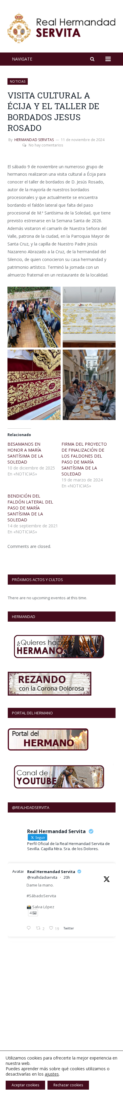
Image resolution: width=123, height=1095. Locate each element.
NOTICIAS (17, 81)
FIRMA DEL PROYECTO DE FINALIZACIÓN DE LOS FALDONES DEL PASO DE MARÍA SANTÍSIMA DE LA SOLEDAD (84, 459)
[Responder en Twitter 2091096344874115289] (30, 928)
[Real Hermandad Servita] (61, 27)
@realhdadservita (42, 877)
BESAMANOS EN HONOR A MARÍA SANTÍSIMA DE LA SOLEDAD (25, 453)
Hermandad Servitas (34, 139)
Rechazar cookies (68, 1085)
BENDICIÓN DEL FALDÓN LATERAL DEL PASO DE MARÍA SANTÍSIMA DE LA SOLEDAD (30, 508)
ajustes (52, 1074)
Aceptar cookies (25, 1085)
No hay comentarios (46, 145)
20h (67, 877)
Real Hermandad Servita (51, 871)
